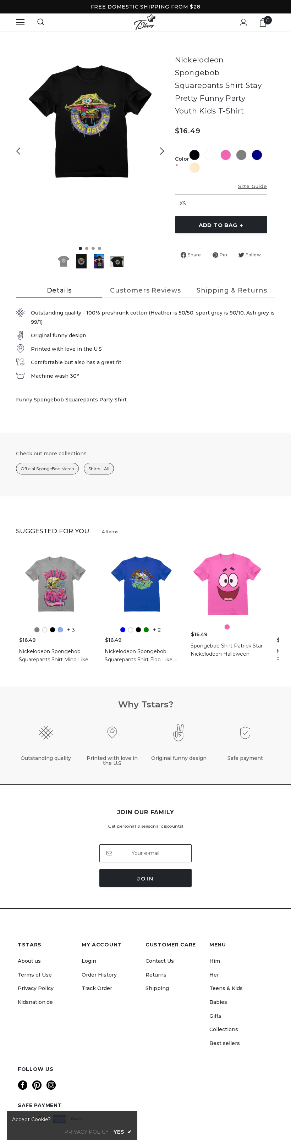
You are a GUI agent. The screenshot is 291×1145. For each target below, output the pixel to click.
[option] (90, 122)
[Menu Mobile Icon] (20, 22)
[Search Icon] (40, 22)
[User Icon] (243, 22)
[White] (44, 629)
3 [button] (93, 248)
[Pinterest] (37, 1085)
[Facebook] (23, 1085)
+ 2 (157, 630)
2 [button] (86, 248)
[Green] (146, 629)
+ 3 (71, 630)
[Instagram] (51, 1085)
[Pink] (227, 626)
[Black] (52, 629)
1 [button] (80, 248)
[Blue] (122, 629)
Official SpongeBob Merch (47, 468)
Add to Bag (221, 225)
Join (145, 878)
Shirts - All (98, 468)
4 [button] (99, 248)
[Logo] (144, 22)
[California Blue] (60, 629)
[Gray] (36, 629)
